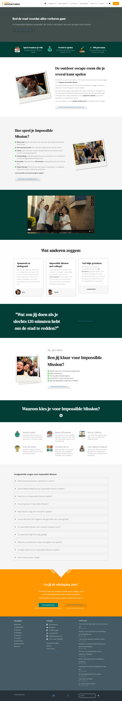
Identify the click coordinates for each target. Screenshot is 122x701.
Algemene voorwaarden (53, 652)
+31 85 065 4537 (53, 633)
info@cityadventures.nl (55, 636)
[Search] (98, 696)
